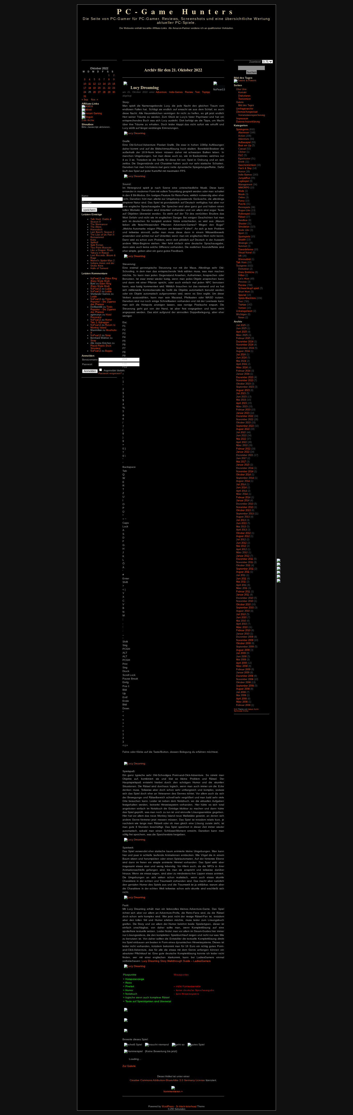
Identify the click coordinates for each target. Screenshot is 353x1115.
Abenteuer (243, 132)
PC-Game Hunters (176, 11)
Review (189, 92)
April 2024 (241, 364)
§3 (123, 395)
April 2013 (241, 529)
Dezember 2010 (244, 598)
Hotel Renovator (100, 316)
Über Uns (241, 89)
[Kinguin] (87, 117)
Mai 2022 (241, 439)
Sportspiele (244, 236)
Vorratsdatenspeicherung (251, 115)
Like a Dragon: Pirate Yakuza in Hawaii (101, 251)
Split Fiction (96, 245)
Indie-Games (176, 92)
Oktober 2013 (243, 510)
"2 (123, 387)
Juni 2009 (241, 656)
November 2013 (244, 507)
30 (113, 92)
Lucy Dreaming (145, 87)
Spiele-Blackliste (247, 298)
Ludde (108, 288)
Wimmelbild (244, 259)
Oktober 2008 (243, 682)
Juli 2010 (241, 614)
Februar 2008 (243, 705)
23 (113, 88)
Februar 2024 (243, 371)
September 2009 (245, 646)
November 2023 (244, 380)
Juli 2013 (241, 520)
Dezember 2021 (244, 455)
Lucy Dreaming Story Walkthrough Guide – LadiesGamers (176, 960)
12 (94, 84)
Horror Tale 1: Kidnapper (101, 321)
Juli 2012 (241, 539)
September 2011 (245, 568)
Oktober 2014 (243, 474)
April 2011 (241, 585)
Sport (241, 233)
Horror (241, 171)
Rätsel (241, 217)
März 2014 (242, 494)
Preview (242, 281)
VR (240, 256)
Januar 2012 (242, 556)
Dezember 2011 (244, 559)
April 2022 (241, 442)
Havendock (96, 229)
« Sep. (85, 99)
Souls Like (243, 230)
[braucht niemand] (157, 1044)
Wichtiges (241, 314)
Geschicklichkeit (247, 165)
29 (109, 92)
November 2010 (244, 601)
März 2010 (242, 627)
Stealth (242, 239)
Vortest (242, 308)
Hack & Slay (245, 168)
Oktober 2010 (243, 604)
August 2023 (243, 390)
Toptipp (206, 92)
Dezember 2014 (244, 468)
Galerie (240, 102)
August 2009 (243, 650)
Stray (108, 335)
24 (84, 92)
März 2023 (242, 406)
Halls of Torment (99, 268)
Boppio (108, 351)
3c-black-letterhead (186, 1106)
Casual (242, 148)
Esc (124, 322)
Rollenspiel (244, 213)
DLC (240, 155)
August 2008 (243, 689)
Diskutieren (244, 95)
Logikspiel (243, 181)
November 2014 (244, 471)
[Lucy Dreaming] (134, 133)
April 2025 (241, 331)
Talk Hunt (241, 262)
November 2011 (244, 562)
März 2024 (242, 367)
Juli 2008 (241, 692)
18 (89, 88)
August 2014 (243, 481)
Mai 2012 (241, 546)
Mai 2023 (241, 399)
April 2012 (241, 549)
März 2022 (242, 445)
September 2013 (245, 513)
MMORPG (243, 187)
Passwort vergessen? (110, 373)
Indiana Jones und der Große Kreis (102, 264)
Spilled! (94, 242)
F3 (124, 333)
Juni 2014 (241, 487)
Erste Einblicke (246, 272)
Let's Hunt (243, 278)
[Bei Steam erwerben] (125, 84)
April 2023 (241, 403)
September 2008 (245, 685)
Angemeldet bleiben (114, 370)
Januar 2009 (242, 672)
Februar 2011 (243, 591)
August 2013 (243, 516)
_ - (123, 636)
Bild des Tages (243, 77)
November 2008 (244, 679)
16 (113, 84)
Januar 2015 (242, 464)
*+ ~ (124, 517)
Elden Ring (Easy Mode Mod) (103, 279)
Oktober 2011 (243, 565)
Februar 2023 (243, 409)
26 (94, 92)
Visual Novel (245, 252)
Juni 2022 (241, 435)
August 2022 (243, 429)
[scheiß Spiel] (133, 1044)
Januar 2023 (242, 413)
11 (89, 84)
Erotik (241, 161)
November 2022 (244, 419)
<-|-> (125, 745)
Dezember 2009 (244, 637)
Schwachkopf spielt (248, 288)
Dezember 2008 (244, 676)
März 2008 (242, 701)
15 (109, 84)
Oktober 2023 (243, 383)
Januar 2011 (242, 594)
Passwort (87, 364)
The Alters (96, 227)
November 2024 (244, 344)
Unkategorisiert (244, 311)
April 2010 (241, 624)
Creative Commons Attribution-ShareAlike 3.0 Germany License (167, 1080)
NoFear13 (95, 278)
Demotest (243, 269)
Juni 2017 (241, 458)
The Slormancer (99, 224)
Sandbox (243, 220)
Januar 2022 (242, 452)
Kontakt (242, 92)
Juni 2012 (241, 543)
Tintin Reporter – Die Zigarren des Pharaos (103, 302)
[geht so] (178, 1044)
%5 (123, 409)
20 (99, 88)
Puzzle (241, 204)
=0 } (124, 446)
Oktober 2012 (243, 533)
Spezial (242, 295)
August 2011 (242, 572)
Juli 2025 (241, 325)
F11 (124, 363)
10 (84, 84)
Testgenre (241, 265)
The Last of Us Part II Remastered (102, 236)
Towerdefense (245, 249)
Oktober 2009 (243, 643)
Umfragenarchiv (244, 108)
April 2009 (241, 663)
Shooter (242, 223)
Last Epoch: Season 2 (102, 232)
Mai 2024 (241, 361)
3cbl (235, 709)
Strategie (243, 243)
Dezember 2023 (244, 377)
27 (99, 92)
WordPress (168, 1106)
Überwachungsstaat (247, 111)
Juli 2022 (241, 432)
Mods (241, 191)
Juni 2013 (241, 523)
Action (241, 136)
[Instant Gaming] (92, 113)
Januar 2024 (242, 374)
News (241, 317)
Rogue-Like (244, 210)
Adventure (161, 92)
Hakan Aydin (253, 709)
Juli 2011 (240, 575)
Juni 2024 (241, 357)
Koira (93, 240)
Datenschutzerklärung (248, 121)
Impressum (242, 118)
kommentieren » (173, 1091)
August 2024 (243, 351)
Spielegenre (242, 129)
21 (104, 88)
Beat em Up (244, 145)
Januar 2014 (242, 500)
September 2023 (245, 387)
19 (94, 88)
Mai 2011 (241, 581)
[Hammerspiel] (133, 1051)
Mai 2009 (241, 659)
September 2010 (245, 607)
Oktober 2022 (243, 422)
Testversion (244, 99)
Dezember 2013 (244, 504)
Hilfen (241, 275)
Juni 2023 (241, 396)
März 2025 (242, 335)
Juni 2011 (241, 578)
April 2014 (241, 491)
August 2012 (243, 536)
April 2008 (241, 698)
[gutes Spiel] (196, 1044)
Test (197, 92)
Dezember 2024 (244, 341)
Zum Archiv (88, 120)
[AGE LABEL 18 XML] (87, 106)
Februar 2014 (243, 497)
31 (84, 96)
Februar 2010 (243, 630)
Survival (242, 246)
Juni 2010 (241, 617)
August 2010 (243, 611)
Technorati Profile (241, 711)
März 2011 (241, 588)
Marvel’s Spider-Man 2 (102, 260)
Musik (241, 194)
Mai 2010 (241, 620)
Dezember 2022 (244, 416)
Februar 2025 (243, 338)
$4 (123, 402)
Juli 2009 (241, 653)
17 (84, 88)
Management (245, 184)
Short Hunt (244, 291)
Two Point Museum (100, 247)
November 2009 (244, 640)
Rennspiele (244, 207)
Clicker (242, 152)
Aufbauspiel (244, 142)
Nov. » (94, 99)
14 (104, 84)
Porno (241, 201)
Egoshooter (244, 158)
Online (241, 197)
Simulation (243, 226)
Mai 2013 (241, 526)
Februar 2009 (243, 669)
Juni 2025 (241, 328)
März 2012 (242, 552)
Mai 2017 (241, 461)
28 (104, 92)
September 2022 (245, 426)
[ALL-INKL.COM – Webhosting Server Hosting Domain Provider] (87, 109)
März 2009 (242, 666)
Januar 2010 (242, 633)
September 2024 (245, 348)
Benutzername (90, 359)
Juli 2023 (241, 393)
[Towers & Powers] (245, 80)
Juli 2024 (241, 354)
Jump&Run (244, 178)
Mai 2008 (241, 695)
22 (109, 88)
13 (99, 84)
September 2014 (245, 478)
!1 (123, 379)
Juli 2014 (241, 484)
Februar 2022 (243, 448)
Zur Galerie (129, 1066)
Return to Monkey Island (102, 326)
